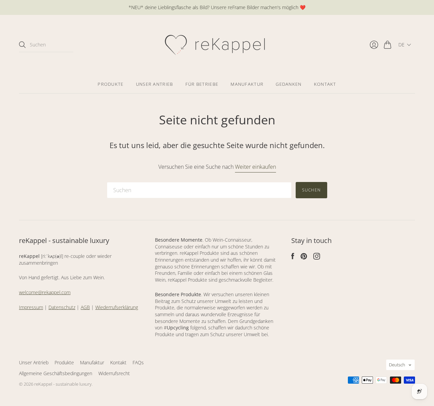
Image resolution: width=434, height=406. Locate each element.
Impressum (31, 307)
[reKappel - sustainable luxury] (217, 45)
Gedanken (288, 84)
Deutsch (397, 365)
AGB (85, 307)
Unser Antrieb (154, 84)
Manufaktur (247, 84)
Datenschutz (61, 307)
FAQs (138, 362)
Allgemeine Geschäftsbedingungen (55, 373)
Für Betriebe (202, 84)
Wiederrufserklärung (116, 307)
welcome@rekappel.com (45, 292)
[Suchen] (22, 44)
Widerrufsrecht (114, 373)
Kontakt (325, 84)
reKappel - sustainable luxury (63, 384)
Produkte (110, 84)
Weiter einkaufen (255, 166)
